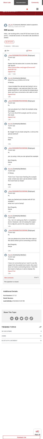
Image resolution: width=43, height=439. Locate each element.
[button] (21, 437)
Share (30, 50)
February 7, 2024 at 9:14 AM (16, 26)
